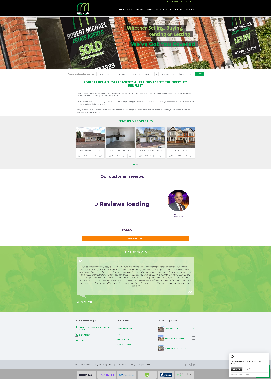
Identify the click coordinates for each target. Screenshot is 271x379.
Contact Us (189, 9)
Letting (139, 9)
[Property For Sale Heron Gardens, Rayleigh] (161, 338)
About (129, 9)
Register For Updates (124, 345)
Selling (150, 9)
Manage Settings (249, 369)
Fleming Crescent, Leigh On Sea (177, 348)
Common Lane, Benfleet (174, 328)
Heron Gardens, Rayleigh (174, 338)
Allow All (236, 369)
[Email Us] (181, 1)
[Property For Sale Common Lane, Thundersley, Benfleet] (161, 328)
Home (121, 9)
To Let (169, 9)
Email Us (82, 341)
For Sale (160, 9)
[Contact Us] (186, 1)
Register (178, 9)
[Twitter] (195, 1)
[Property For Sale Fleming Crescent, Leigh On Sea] (161, 348)
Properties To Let (123, 334)
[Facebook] (190, 1)
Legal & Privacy (101, 364)
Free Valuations (122, 339)
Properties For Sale (124, 328)
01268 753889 (172, 1)
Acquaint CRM (144, 364)
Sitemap (112, 364)
